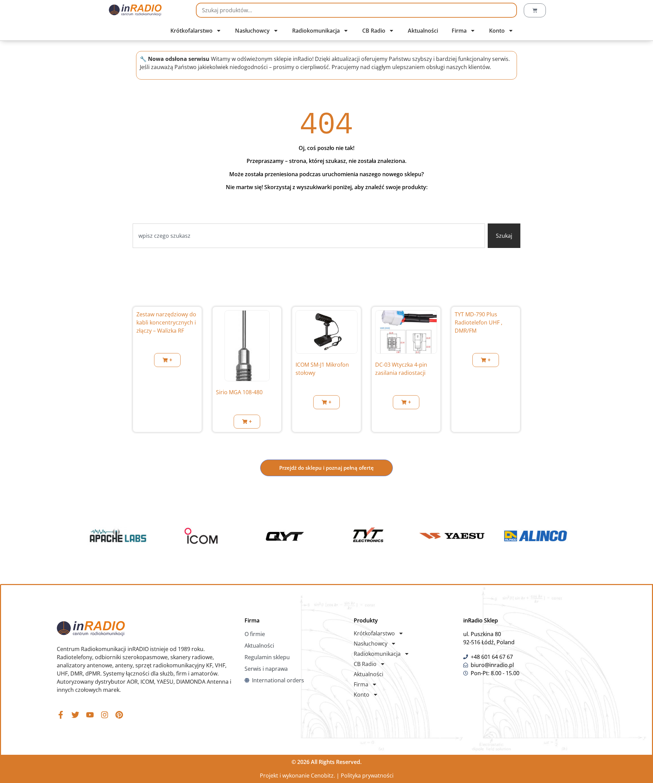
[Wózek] (535, 10)
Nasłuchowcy (252, 30)
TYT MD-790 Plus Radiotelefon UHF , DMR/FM (478, 322)
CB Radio (373, 30)
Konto (497, 30)
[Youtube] (90, 715)
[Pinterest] (119, 715)
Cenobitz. (323, 775)
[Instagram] (104, 715)
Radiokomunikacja (316, 30)
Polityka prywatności (367, 775)
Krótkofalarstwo (191, 30)
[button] (167, 360)
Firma (459, 30)
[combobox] (309, 235)
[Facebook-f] (61, 715)
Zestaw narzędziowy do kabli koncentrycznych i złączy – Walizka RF (166, 322)
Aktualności (423, 30)
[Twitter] (75, 715)
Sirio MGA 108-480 (239, 392)
